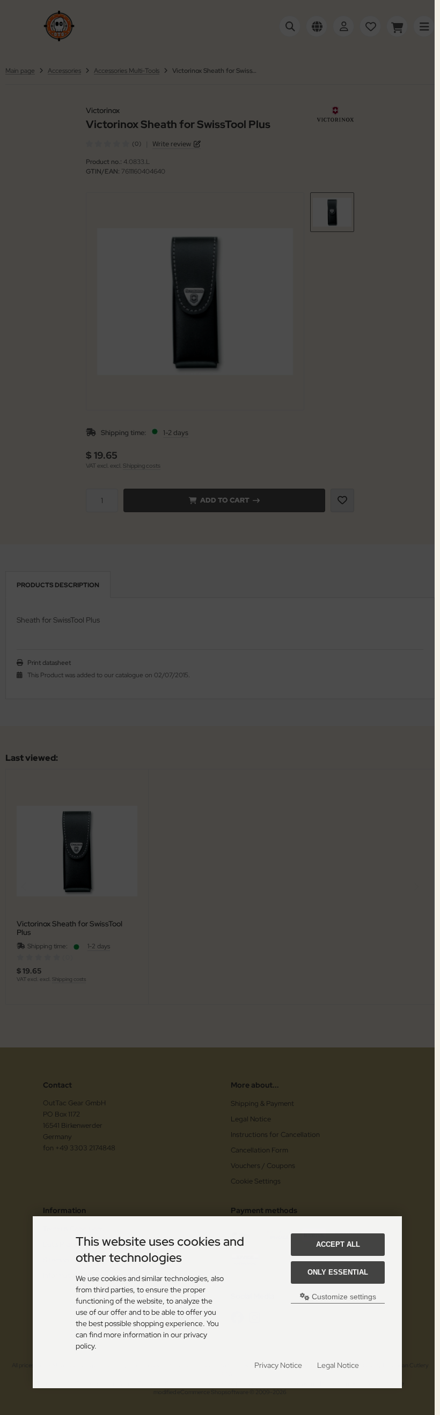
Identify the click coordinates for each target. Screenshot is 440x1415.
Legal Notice (338, 1365)
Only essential (337, 1272)
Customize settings (343, 1296)
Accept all (338, 1244)
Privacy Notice (278, 1365)
